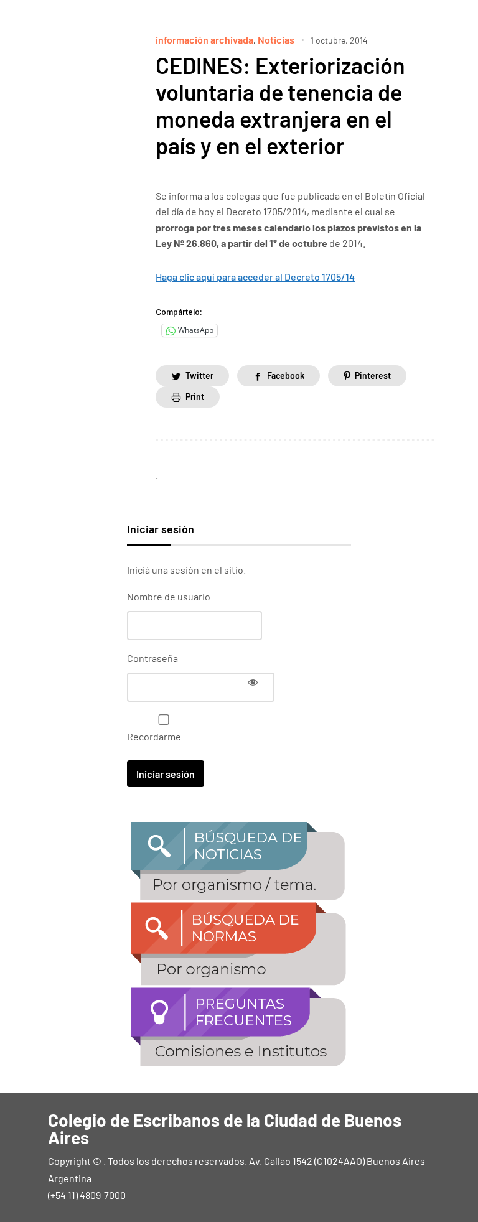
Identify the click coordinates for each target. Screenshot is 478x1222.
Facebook (285, 375)
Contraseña (152, 658)
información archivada (204, 39)
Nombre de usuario (168, 596)
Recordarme (154, 736)
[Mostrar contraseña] (252, 681)
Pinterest (373, 375)
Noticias (276, 39)
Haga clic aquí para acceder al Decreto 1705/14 (255, 276)
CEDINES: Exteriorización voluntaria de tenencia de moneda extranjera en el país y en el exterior (280, 105)
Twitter (199, 375)
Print (194, 396)
